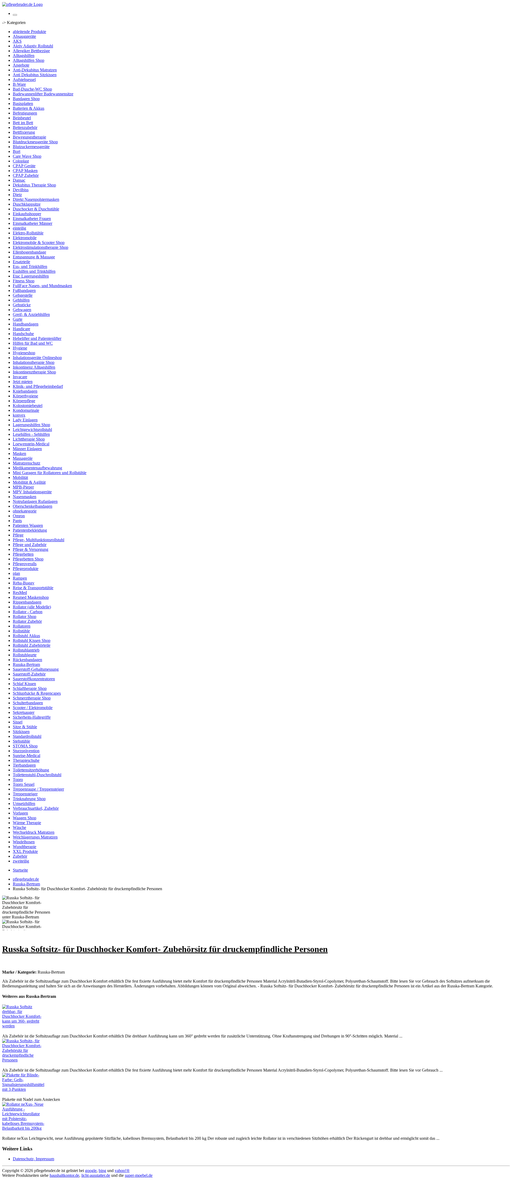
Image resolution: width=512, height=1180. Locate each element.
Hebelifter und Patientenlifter (37, 338)
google (91, 1170)
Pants (17, 520)
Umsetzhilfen (24, 803)
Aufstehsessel (24, 79)
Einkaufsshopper (27, 213)
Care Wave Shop (27, 156)
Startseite (20, 870)
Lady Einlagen (25, 420)
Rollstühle (21, 631)
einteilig (19, 228)
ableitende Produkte (29, 31)
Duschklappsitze (27, 204)
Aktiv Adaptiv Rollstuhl (33, 46)
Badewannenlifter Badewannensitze (43, 94)
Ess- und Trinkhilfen (30, 266)
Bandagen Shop (26, 98)
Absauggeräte (24, 36)
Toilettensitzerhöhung (31, 770)
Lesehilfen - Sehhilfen (31, 434)
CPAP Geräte (24, 166)
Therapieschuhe (26, 760)
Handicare (21, 329)
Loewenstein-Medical (31, 444)
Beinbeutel (22, 118)
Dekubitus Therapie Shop (34, 185)
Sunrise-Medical (26, 755)
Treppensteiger (25, 794)
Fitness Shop (23, 281)
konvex (19, 415)
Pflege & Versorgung (30, 549)
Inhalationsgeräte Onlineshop (37, 357)
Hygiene (20, 348)
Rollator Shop (24, 616)
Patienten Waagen (28, 525)
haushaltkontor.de (64, 1175)
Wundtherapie (24, 846)
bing (102, 1170)
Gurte (17, 319)
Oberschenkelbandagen (32, 506)
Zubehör (20, 856)
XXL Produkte (25, 851)
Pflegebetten (23, 554)
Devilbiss (21, 190)
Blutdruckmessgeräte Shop (35, 142)
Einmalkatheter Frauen (32, 218)
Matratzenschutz (26, 463)
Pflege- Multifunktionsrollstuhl (38, 540)
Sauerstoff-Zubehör (29, 674)
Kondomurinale (26, 410)
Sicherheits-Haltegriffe (32, 717)
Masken (19, 453)
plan (16, 573)
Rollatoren (21, 626)
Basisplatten (23, 103)
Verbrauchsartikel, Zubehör (36, 808)
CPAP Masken (25, 170)
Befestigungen (25, 113)
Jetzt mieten (23, 381)
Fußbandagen (24, 290)
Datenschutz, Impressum (33, 1159)
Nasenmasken (24, 496)
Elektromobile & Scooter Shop (39, 242)
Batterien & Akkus (28, 108)
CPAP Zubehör (26, 175)
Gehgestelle (23, 295)
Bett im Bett (23, 122)
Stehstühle (21, 741)
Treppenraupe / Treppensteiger (38, 789)
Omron (19, 516)
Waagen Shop (24, 818)
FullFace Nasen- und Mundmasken (42, 285)
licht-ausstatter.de (95, 1175)
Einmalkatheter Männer (32, 223)
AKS (17, 41)
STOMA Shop (25, 746)
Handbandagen (25, 324)
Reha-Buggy (23, 583)
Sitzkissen (21, 731)
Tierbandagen (24, 765)
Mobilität (20, 477)
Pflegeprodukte (25, 568)
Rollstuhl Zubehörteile (31, 645)
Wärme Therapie (27, 822)
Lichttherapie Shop (29, 439)
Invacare (20, 377)
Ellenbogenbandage (29, 252)
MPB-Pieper (23, 487)
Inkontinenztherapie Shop (34, 372)
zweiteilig (21, 861)
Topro (18, 779)
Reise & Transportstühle (33, 587)
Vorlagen (20, 813)
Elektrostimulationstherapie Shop (40, 247)
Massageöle (23, 458)
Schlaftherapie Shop (30, 688)
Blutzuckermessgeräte (31, 146)
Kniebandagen (25, 391)
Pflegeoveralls (25, 563)
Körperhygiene (25, 396)
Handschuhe (23, 333)
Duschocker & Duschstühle (36, 209)
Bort (16, 151)
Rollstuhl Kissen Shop (31, 640)
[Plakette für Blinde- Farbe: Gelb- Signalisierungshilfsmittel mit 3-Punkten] (23, 1089)
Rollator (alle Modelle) (32, 607)
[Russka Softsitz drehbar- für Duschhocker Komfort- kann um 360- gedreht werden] (23, 1026)
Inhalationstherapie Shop (33, 362)
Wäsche (19, 827)
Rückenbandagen (27, 659)
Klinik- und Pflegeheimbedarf (38, 386)
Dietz (17, 194)
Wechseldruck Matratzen (33, 832)
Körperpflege (24, 400)
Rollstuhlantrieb (26, 650)
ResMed (20, 592)
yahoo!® (122, 1170)
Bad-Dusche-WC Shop (32, 89)
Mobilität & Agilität (29, 482)
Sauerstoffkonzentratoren (34, 679)
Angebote (21, 65)
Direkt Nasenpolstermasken (36, 199)
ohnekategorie (25, 511)
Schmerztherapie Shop (32, 698)
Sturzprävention (26, 750)
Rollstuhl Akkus (26, 635)
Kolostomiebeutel (27, 405)
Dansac (19, 180)
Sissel (17, 722)
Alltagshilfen (23, 55)
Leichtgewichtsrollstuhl (32, 429)
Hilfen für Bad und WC (33, 343)
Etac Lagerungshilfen (31, 276)
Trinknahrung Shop (29, 798)
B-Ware (19, 84)
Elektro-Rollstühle (28, 233)
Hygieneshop (24, 353)
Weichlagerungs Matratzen (35, 837)
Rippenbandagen (27, 602)
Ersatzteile (21, 261)
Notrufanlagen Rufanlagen (35, 501)
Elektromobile (25, 237)
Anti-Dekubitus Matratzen (35, 70)
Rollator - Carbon (27, 611)
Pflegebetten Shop (28, 559)
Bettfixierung (24, 132)
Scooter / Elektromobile (33, 707)
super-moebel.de (139, 1175)
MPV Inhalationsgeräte (32, 492)
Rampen (20, 578)
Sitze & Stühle (25, 727)
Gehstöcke (22, 305)
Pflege (18, 535)
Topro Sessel (23, 784)
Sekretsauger (23, 712)
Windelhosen (24, 842)
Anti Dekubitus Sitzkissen (35, 74)
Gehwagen (22, 309)
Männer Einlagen (27, 448)
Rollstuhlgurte (25, 655)
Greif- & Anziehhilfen (31, 314)
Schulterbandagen (28, 703)
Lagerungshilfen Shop (31, 424)
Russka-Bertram (26, 664)
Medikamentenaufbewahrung (37, 468)
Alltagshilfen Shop (28, 60)
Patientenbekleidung (30, 530)
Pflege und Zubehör (29, 544)
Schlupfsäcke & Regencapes (37, 693)
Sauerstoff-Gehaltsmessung (36, 669)
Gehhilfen (21, 300)
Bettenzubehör (25, 127)
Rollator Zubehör (27, 621)
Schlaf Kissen (24, 683)
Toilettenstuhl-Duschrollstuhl (37, 774)
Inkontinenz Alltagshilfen (34, 367)
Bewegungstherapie (29, 137)
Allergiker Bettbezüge (31, 50)
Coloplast (21, 161)
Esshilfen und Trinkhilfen (34, 271)
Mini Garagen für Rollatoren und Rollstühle (49, 472)
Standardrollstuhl (27, 736)
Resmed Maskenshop (31, 597)
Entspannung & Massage (34, 257)
